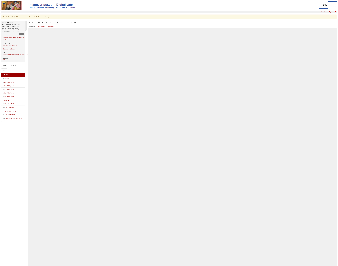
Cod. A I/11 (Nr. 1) (8, 82)
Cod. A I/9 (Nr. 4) (8, 93)
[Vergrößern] (50, 22)
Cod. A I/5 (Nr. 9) (9, 107)
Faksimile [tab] (32, 26)
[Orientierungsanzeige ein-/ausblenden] (57, 22)
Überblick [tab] (51, 26)
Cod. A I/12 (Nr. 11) (9, 111)
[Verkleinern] (47, 22)
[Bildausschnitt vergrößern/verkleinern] (54, 22)
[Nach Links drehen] (64, 22)
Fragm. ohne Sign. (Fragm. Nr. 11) (12, 119)
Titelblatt (6, 75)
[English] (335, 12)
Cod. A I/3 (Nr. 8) (8, 104)
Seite (3, 65)
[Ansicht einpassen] (61, 22)
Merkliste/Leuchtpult (327, 12)
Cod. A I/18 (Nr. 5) (8, 96)
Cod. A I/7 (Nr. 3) (8, 89)
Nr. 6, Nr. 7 (6, 100)
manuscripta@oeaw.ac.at (10, 45)
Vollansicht (41, 26)
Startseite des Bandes (9, 49)
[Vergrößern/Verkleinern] (43, 22)
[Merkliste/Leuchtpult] (71, 22)
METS (5, 59)
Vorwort (6, 78)
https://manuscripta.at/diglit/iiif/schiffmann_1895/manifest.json (20, 54)
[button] (35, 22)
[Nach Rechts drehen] (67, 22)
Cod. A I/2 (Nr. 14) (9, 114)
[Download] (75, 22)
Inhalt (4, 70)
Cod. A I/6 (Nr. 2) (8, 86)
